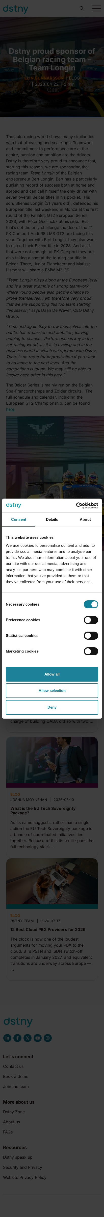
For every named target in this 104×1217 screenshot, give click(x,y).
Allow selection (52, 690)
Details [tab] (52, 519)
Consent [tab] (18, 519)
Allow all (52, 674)
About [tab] (85, 519)
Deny (52, 707)
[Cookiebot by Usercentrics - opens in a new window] (76, 505)
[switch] (91, 620)
